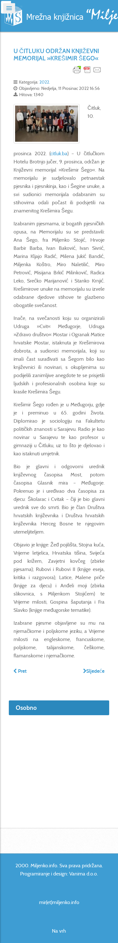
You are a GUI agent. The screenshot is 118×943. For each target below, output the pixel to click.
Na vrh (59, 931)
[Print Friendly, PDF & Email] (87, 69)
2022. (44, 82)
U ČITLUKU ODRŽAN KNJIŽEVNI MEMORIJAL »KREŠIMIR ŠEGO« (56, 54)
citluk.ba (58, 153)
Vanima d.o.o (83, 874)
